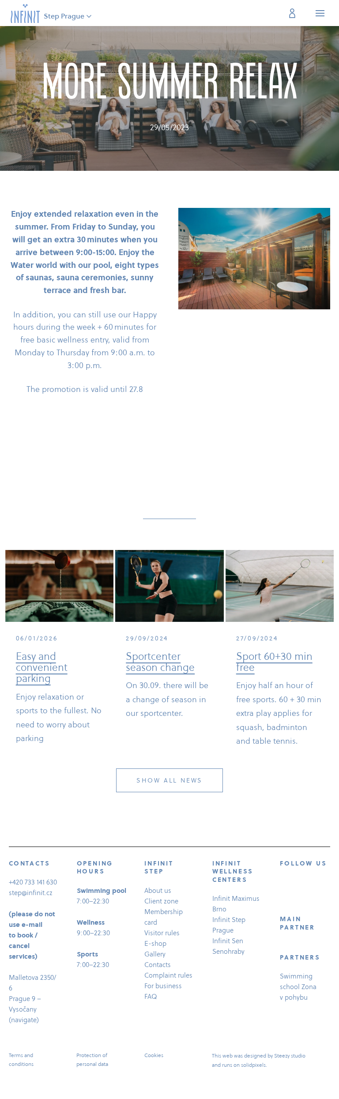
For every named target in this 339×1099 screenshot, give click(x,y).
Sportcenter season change (160, 661)
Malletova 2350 (31, 977)
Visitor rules (162, 932)
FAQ (150, 996)
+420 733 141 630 (33, 882)
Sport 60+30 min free (274, 661)
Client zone (161, 901)
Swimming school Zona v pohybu (298, 986)
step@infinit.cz (31, 892)
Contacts (157, 964)
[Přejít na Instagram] (306, 884)
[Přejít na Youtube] (284, 899)
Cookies (153, 1055)
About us (157, 890)
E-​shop (155, 943)
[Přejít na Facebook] (284, 884)
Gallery (155, 954)
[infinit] (25, 13)
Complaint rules (168, 975)
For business (163, 985)
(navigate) (24, 1019)
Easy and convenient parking (42, 667)
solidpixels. (254, 1065)
